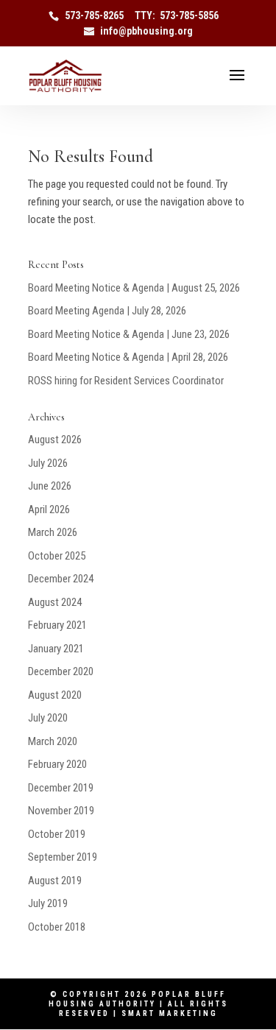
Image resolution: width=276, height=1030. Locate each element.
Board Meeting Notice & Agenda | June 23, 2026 (129, 334)
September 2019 (62, 857)
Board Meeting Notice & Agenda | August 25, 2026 (134, 287)
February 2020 (57, 764)
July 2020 (48, 717)
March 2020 (52, 741)
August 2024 (55, 602)
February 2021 (57, 625)
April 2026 (49, 509)
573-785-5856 (189, 15)
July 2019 (48, 903)
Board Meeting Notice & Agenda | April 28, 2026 (128, 357)
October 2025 (56, 555)
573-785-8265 (94, 15)
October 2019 (56, 834)
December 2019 (60, 787)
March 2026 (52, 532)
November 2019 (61, 810)
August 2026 (55, 439)
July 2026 (48, 463)
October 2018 (56, 927)
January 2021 (56, 648)
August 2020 (55, 695)
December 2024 (60, 578)
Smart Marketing (169, 1013)
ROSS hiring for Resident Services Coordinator (126, 380)
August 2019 (55, 880)
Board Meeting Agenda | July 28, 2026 (107, 310)
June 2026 (49, 486)
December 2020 (60, 671)
